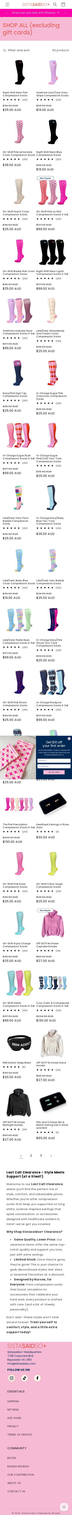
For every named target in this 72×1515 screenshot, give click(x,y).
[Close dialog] (69, 738)
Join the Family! (54, 772)
